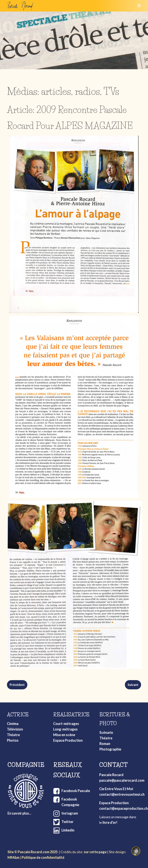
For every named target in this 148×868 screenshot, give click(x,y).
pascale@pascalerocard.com (121, 780)
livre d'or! (110, 822)
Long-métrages (65, 729)
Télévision (15, 729)
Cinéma (12, 723)
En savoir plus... (19, 813)
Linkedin (67, 830)
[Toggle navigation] (138, 6)
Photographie (110, 749)
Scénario (106, 732)
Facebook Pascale (75, 791)
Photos (12, 740)
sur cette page (95, 852)
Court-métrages (66, 723)
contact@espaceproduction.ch (123, 808)
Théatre (13, 735)
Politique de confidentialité (43, 857)
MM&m (13, 857)
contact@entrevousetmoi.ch (122, 794)
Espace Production (68, 740)
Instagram (69, 813)
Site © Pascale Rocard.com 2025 (33, 852)
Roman (104, 743)
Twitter (67, 822)
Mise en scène (64, 735)
